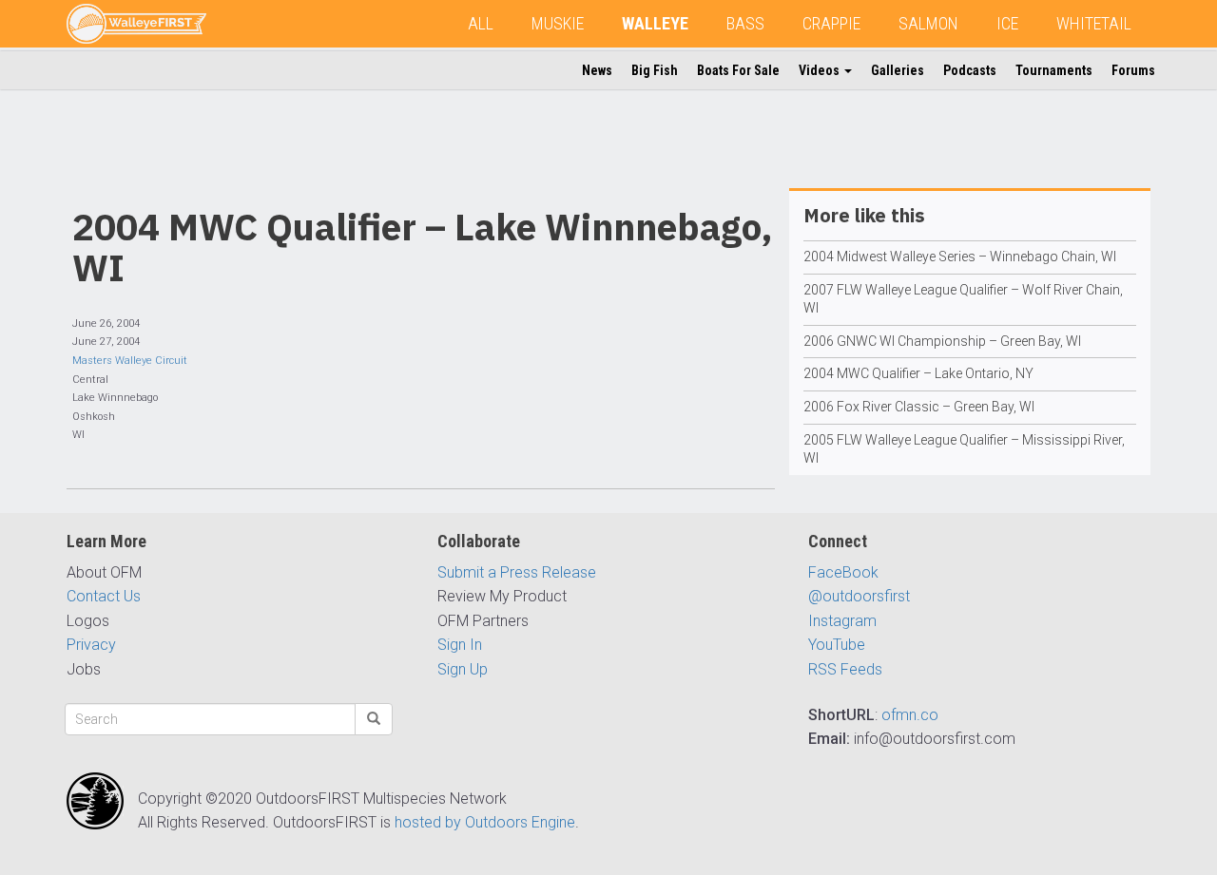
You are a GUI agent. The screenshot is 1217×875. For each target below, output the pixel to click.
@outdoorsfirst (859, 596)
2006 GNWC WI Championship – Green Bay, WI (942, 341)
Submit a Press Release (516, 572)
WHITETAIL (1093, 23)
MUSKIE (557, 23)
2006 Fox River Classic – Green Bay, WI (918, 406)
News (597, 70)
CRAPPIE (831, 23)
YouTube (836, 645)
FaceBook (843, 572)
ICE (1007, 23)
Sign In (459, 645)
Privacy (91, 645)
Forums (1133, 70)
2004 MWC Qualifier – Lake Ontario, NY (918, 373)
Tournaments (1053, 70)
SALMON (928, 23)
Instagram (842, 621)
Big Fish (654, 70)
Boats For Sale (738, 70)
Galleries (897, 70)
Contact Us (104, 596)
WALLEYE (655, 23)
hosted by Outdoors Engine (485, 822)
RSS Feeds (845, 669)
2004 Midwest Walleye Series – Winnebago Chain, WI (959, 256)
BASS (745, 23)
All (480, 23)
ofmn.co (909, 715)
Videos (820, 70)
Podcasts (969, 70)
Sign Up (462, 669)
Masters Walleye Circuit (129, 360)
